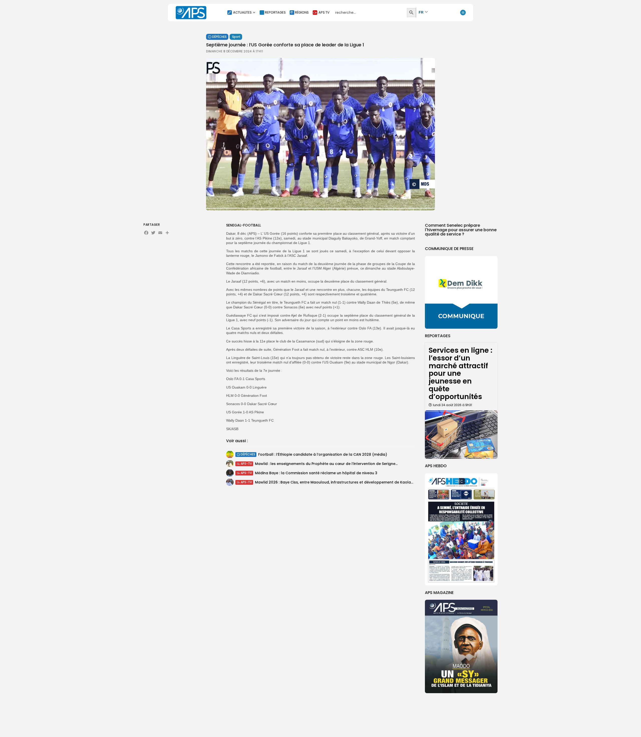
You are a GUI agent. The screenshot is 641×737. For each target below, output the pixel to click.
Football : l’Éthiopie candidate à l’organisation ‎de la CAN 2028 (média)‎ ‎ (323, 454)
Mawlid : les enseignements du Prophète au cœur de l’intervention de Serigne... (326, 463)
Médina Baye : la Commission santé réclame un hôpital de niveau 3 (316, 472)
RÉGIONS (302, 12)
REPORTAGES (275, 12)
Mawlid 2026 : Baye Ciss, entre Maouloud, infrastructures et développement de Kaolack (335, 482)
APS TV (324, 12)
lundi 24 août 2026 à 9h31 (452, 405)
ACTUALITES (242, 12)
